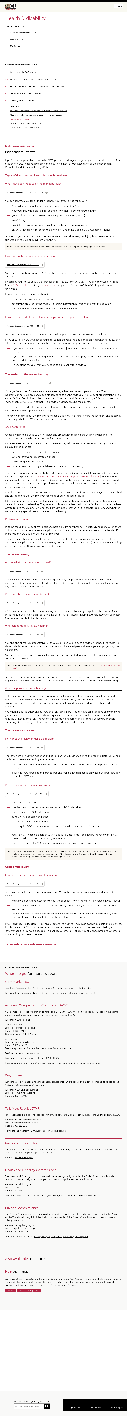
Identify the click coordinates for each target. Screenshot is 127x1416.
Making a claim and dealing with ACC (26, 85)
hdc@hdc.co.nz (19, 1179)
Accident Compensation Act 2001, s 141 (23, 563)
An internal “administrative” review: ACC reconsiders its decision (38, 102)
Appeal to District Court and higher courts (28, 115)
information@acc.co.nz (23, 1019)
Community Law (13, 7)
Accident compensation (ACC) (23, 33)
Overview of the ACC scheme (23, 64)
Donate (10, 1282)
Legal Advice (74, 1412)
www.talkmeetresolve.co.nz (28, 1111)
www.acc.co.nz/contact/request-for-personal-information (71, 1055)
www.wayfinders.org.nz (27, 1081)
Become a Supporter (29, 1282)
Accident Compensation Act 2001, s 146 (23, 595)
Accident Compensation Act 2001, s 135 (23, 257)
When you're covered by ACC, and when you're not (33, 71)
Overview (14, 98)
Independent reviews (19, 111)
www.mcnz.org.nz (24, 1149)
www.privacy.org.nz (24, 1217)
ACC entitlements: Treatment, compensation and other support (38, 78)
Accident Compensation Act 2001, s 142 (23, 626)
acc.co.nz (50, 277)
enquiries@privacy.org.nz (24, 1220)
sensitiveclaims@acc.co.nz (25, 1034)
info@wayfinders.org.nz (23, 1084)
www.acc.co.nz (22, 1011)
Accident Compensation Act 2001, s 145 (23, 739)
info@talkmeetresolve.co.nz (25, 1114)
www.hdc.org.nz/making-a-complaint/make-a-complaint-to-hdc (67, 1187)
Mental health (16, 46)
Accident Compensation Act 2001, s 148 (23, 876)
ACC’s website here (22, 277)
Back (120, 6)
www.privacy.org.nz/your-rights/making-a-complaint (61, 1228)
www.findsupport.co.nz (59, 1040)
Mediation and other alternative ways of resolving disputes (36, 107)
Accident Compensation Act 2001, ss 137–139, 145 (27, 375)
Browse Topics (116, 1412)
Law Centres (95, 1412)
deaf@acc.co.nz (34, 1045)
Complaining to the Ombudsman (24, 119)
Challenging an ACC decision (23, 92)
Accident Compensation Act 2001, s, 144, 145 (25, 786)
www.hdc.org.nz (23, 1176)
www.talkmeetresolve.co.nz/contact (48, 1122)
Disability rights (17, 39)
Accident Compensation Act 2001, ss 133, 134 (25, 184)
